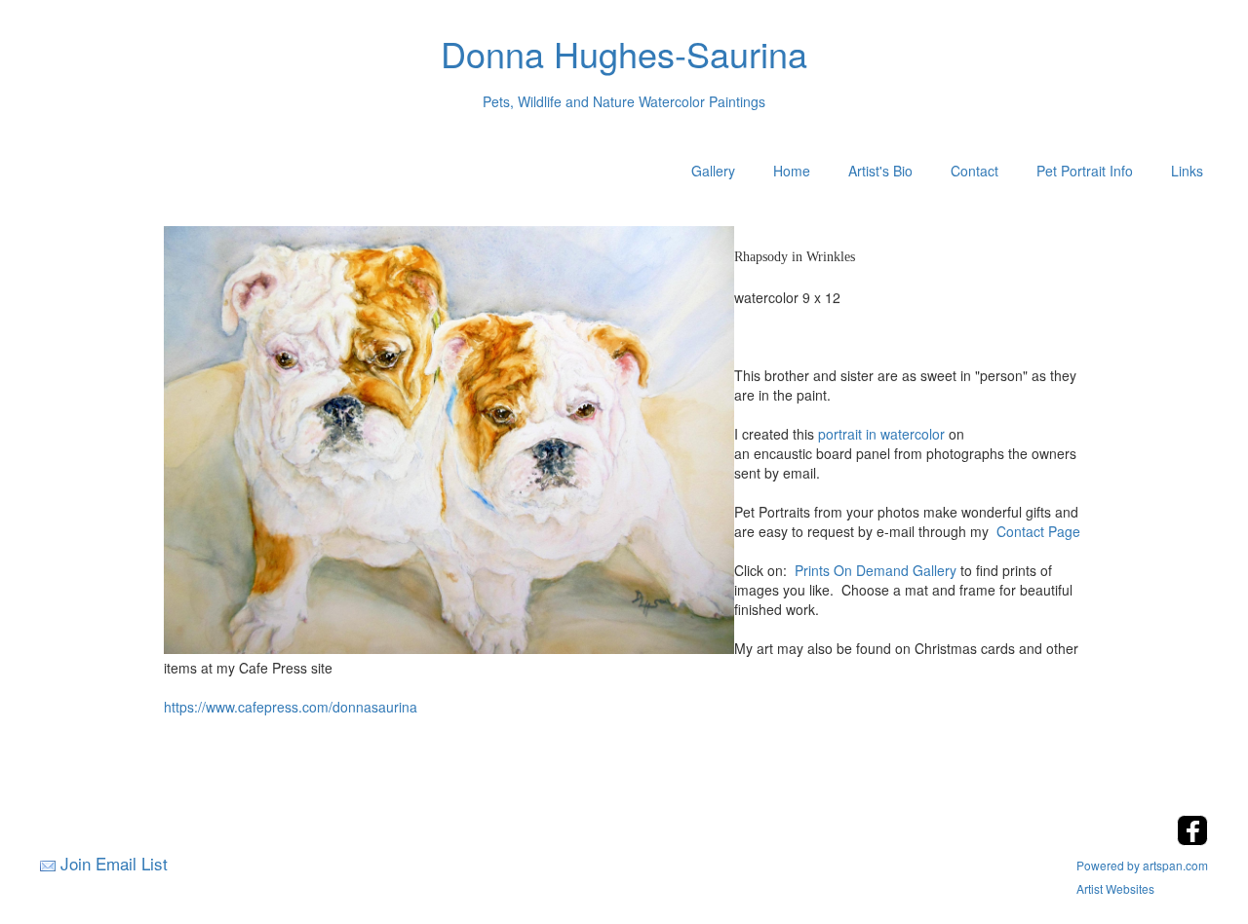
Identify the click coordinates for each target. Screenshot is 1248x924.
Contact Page (1038, 531)
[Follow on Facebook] (1192, 840)
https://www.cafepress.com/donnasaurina (290, 706)
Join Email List (114, 863)
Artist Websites (1115, 888)
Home (791, 170)
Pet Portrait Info (1084, 170)
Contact (974, 170)
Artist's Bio (880, 170)
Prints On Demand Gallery (875, 570)
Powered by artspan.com (1142, 865)
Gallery (713, 170)
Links (1187, 170)
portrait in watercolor (881, 433)
